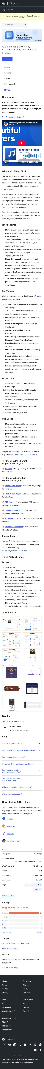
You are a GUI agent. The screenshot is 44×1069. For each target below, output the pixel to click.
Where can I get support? (12, 794)
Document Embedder (14, 510)
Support (7, 89)
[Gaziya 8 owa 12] (39, 667)
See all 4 (39, 880)
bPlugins (8, 53)
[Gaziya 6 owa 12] (39, 651)
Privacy (5, 993)
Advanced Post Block (14, 527)
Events (26, 1003)
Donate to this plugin (10, 968)
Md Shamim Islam (14, 841)
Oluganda (11, 1039)
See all (39, 932)
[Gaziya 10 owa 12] (39, 684)
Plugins (26, 989)
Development (9, 84)
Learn (4, 1000)
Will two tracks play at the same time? (17, 787)
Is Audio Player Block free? (12, 744)
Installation (8, 78)
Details (7, 67)
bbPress (6, 1026)
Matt (5, 1022)
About (4, 981)
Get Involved (28, 1000)
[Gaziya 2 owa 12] (39, 619)
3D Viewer (9, 518)
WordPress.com (9, 1018)
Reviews (7, 73)
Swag (26, 1011)
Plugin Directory (7, 10)
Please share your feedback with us (23, 455)
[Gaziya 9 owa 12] (18, 684)
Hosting (5, 989)
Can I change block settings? (13, 757)
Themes (26, 985)
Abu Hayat (11, 826)
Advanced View (8, 895)
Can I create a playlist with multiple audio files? (11, 771)
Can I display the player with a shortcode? (11, 779)
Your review (6, 932)
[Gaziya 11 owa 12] (18, 700)
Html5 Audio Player (13, 486)
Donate (27, 1007)
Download (7, 59)
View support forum (10, 948)
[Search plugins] (25, 25)
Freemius (10, 833)
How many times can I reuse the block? (17, 764)
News (4, 985)
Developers (6, 1007)
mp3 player (37, 889)
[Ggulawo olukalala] (40, 3)
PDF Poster (9, 502)
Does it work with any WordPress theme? (18, 750)
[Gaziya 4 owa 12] (39, 635)
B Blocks (8, 468)
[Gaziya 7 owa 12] (18, 667)
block (27, 885)
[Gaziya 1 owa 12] (18, 619)
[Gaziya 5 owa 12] (18, 651)
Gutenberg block (35, 885)
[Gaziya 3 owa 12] (18, 635)
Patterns (26, 993)
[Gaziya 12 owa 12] (39, 700)
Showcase (27, 981)
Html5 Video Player (13, 494)
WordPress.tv (8, 1011)
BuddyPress (8, 1030)
